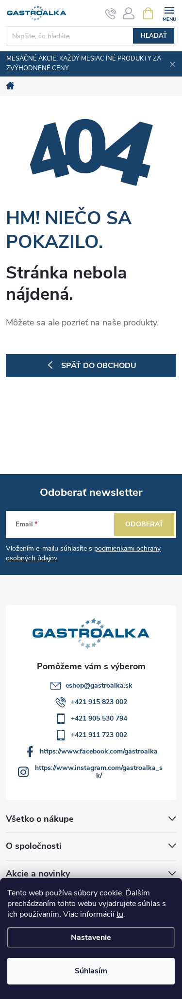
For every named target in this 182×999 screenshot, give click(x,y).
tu (119, 914)
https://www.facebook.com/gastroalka (99, 751)
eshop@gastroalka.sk (99, 685)
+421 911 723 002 (99, 734)
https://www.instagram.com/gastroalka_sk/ (99, 771)
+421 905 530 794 (99, 718)
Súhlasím (91, 971)
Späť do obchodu (98, 365)
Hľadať (154, 35)
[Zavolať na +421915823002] (111, 13)
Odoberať (144, 524)
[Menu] (169, 13)
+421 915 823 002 (99, 702)
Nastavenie (91, 937)
